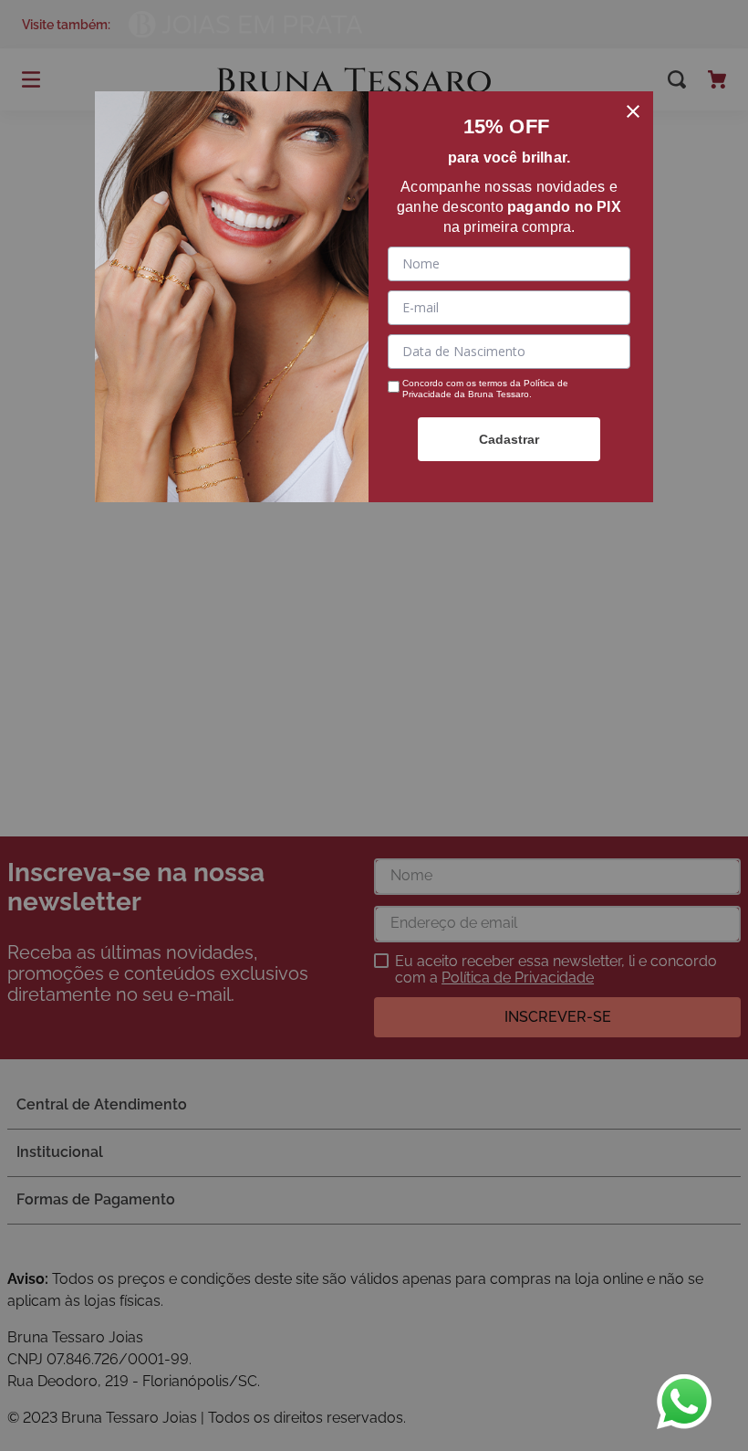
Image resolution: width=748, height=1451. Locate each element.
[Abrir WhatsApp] (684, 1401)
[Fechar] (633, 111)
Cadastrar (509, 439)
